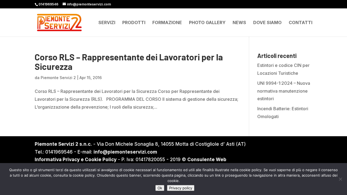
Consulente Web (206, 159)
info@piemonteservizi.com (125, 152)
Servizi (106, 23)
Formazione (167, 23)
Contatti (300, 23)
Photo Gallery (207, 23)
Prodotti (133, 23)
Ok (160, 188)
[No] (340, 179)
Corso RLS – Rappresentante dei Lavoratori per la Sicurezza (129, 62)
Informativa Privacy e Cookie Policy (76, 159)
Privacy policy (180, 188)
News (239, 23)
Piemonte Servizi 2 (58, 77)
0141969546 (48, 4)
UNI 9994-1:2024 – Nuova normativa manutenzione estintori (283, 91)
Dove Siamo (267, 23)
